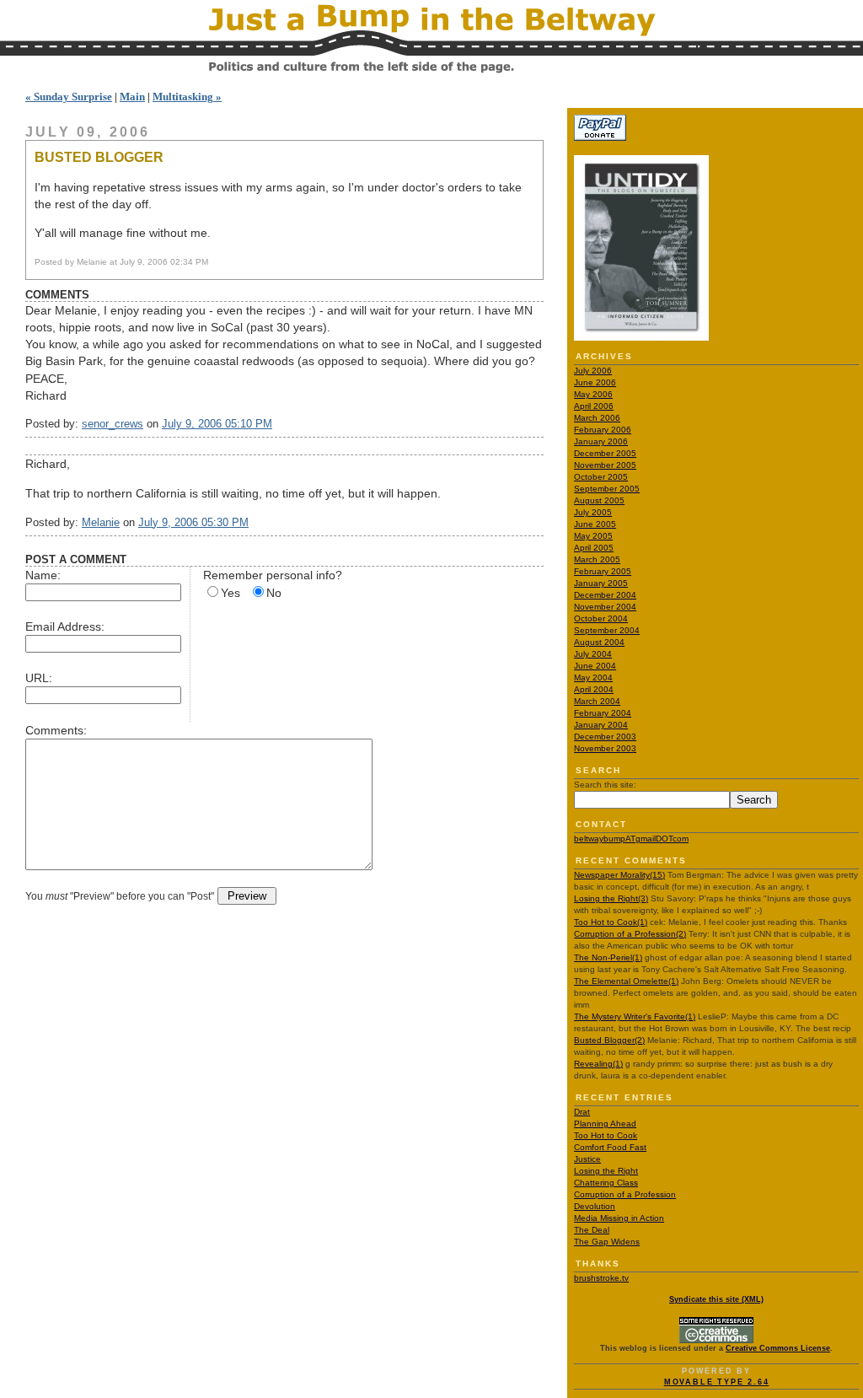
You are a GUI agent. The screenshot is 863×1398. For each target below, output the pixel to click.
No (273, 593)
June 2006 (595, 382)
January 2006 (601, 441)
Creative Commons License (778, 1348)
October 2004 (601, 618)
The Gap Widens (607, 1241)
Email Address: (65, 626)
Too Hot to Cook (605, 1135)
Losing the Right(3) (611, 898)
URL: (38, 678)
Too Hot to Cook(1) (610, 922)
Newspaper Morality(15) (619, 874)
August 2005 (599, 500)
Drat (582, 1111)
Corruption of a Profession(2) (630, 933)
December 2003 (605, 736)
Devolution (594, 1206)
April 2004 (594, 689)
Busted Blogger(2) (609, 1040)
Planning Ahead (605, 1123)
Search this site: (605, 784)
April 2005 (594, 547)
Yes (230, 593)
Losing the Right (606, 1170)
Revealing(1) (598, 1063)
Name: (43, 575)
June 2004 (595, 665)
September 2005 (607, 488)
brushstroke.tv (601, 1277)
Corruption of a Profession (625, 1194)
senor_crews (112, 423)
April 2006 (594, 406)
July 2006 (593, 370)
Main (132, 96)
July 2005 (593, 512)
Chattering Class (606, 1182)
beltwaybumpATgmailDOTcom (631, 838)
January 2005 (601, 583)
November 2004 (605, 606)
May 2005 (593, 535)
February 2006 (602, 429)
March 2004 (597, 701)
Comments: (56, 730)
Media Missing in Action (619, 1218)
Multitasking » (187, 96)
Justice (587, 1159)
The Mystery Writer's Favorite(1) (634, 1016)
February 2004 (602, 713)
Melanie (101, 522)
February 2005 (602, 571)
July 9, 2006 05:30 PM (193, 522)
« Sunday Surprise (68, 96)
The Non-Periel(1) (608, 957)
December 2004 (605, 595)
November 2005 (605, 465)
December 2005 (605, 453)
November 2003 (605, 748)
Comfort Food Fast (610, 1147)
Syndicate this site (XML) (716, 1299)
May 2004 (593, 677)
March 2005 (597, 559)
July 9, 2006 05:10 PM (217, 423)
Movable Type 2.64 (716, 1382)
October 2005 (601, 476)
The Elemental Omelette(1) (626, 981)
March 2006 (597, 417)
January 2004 (601, 724)
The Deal (591, 1229)
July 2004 (593, 654)
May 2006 (593, 394)
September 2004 (607, 630)
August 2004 (599, 642)
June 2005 (595, 524)
